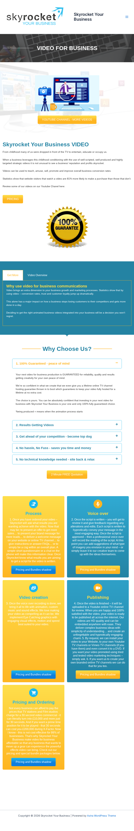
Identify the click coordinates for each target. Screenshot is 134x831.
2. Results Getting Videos (35, 425)
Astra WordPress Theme (101, 815)
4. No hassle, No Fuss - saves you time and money (53, 448)
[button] (67, 93)
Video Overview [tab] (37, 275)
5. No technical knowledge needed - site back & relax (55, 459)
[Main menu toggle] (127, 17)
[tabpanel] (67, 303)
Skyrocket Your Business (89, 17)
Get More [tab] (12, 275)
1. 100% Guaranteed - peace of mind (43, 363)
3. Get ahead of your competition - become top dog (54, 436)
